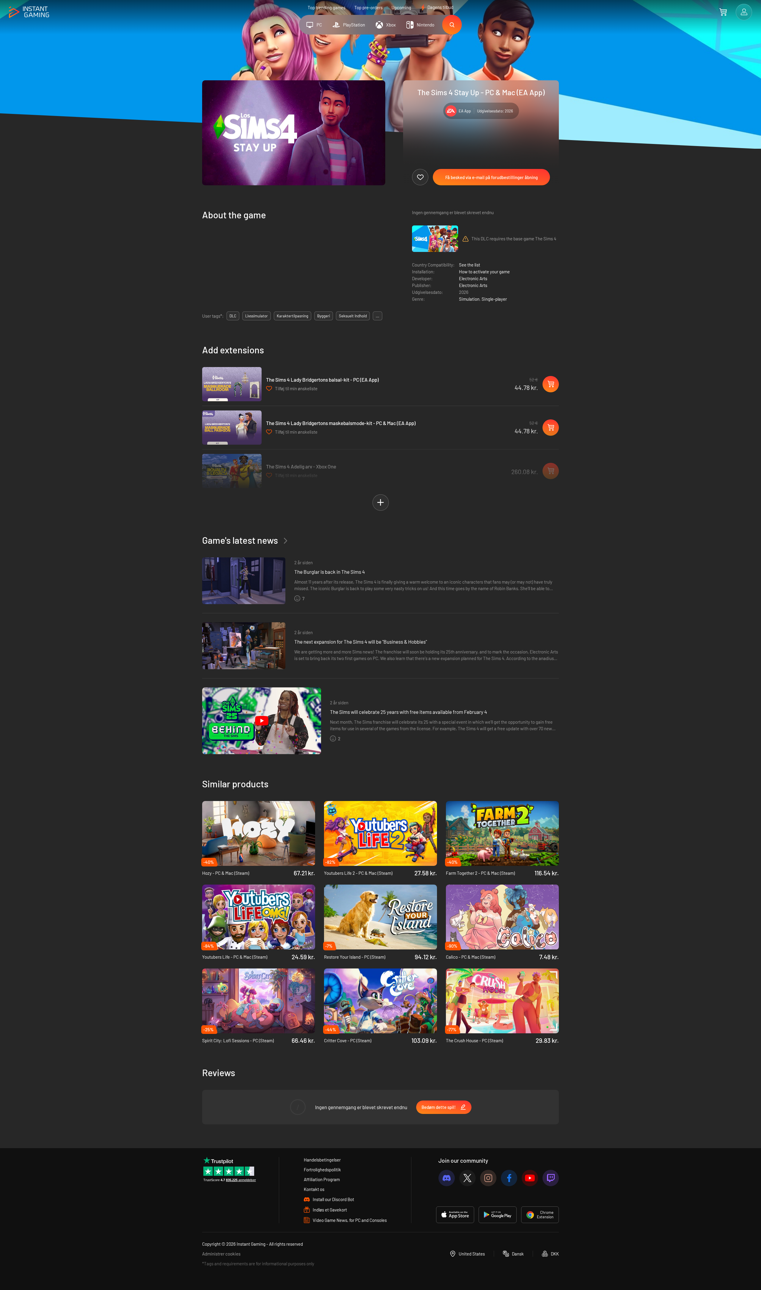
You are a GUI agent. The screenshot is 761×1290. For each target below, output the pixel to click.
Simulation (469, 299)
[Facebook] (509, 1178)
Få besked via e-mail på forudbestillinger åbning (491, 177)
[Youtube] (530, 1178)
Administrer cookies (221, 1253)
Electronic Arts (473, 278)
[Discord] (446, 1178)
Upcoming (401, 7)
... (377, 316)
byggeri (323, 316)
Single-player (494, 299)
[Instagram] (488, 1178)
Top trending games (326, 7)
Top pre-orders (368, 7)
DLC (232, 316)
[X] (467, 1178)
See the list (469, 264)
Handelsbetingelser (322, 1159)
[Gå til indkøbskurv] (723, 11)
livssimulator (256, 316)
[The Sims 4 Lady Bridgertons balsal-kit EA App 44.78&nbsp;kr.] (232, 384)
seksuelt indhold (353, 316)
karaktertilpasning (292, 316)
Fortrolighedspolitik (322, 1169)
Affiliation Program (322, 1179)
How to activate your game (484, 271)
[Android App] (498, 1214)
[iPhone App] (455, 1214)
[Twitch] (551, 1178)
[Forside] (29, 12)
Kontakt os (314, 1189)
